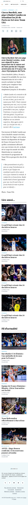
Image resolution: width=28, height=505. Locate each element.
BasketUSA (18, 489)
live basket (11, 489)
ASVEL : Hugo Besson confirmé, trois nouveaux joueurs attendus (13, 450)
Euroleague (24, 4)
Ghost (24, 497)
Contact (14, 493)
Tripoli (14, 499)
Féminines (11, 10)
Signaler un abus (20, 491)
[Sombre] (21, 1)
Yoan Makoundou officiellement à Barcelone (13, 419)
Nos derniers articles (10, 487)
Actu (6, 4)
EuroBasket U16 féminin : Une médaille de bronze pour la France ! (13, 356)
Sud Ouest (16, 127)
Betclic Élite (5, 446)
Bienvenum (20, 487)
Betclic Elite (14, 4)
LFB (16, 10)
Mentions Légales (9, 491)
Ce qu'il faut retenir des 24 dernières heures (13, 226)
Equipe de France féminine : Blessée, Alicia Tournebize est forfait (14, 388)
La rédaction (5, 25)
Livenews (4, 10)
